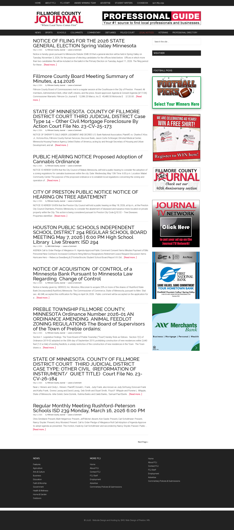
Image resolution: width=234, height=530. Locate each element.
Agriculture (37, 468)
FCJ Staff (94, 476)
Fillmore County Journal (58, 19)
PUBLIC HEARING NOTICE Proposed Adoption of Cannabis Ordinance (88, 159)
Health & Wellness (40, 491)
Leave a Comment (75, 50)
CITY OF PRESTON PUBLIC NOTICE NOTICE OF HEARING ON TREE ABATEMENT (85, 194)
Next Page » (143, 442)
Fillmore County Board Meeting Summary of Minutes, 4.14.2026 (83, 78)
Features (36, 464)
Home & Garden (40, 494)
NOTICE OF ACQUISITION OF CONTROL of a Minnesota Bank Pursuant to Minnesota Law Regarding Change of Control (83, 273)
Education (37, 479)
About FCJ (94, 468)
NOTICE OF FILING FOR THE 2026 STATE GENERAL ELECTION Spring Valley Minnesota (84, 43)
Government (38, 487)
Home (92, 464)
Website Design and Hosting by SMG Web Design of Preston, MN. (121, 520)
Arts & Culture (39, 472)
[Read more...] (50, 64)
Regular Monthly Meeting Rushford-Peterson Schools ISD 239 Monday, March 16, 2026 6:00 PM (89, 408)
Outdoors (37, 498)
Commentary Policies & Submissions (106, 487)
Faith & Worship (40, 483)
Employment (95, 479)
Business (37, 476)
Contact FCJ (95, 472)
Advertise (94, 483)
